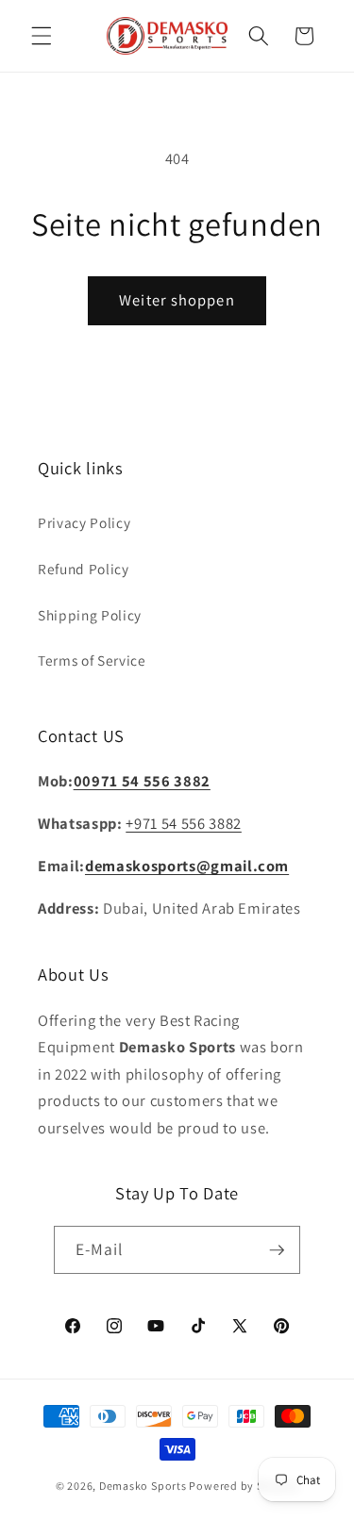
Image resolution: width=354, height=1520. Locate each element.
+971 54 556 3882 (184, 823)
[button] (41, 35)
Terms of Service (92, 660)
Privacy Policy (84, 522)
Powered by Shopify (243, 1486)
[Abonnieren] (276, 1250)
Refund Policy (83, 568)
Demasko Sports (143, 1486)
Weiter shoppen (176, 299)
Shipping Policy (90, 614)
